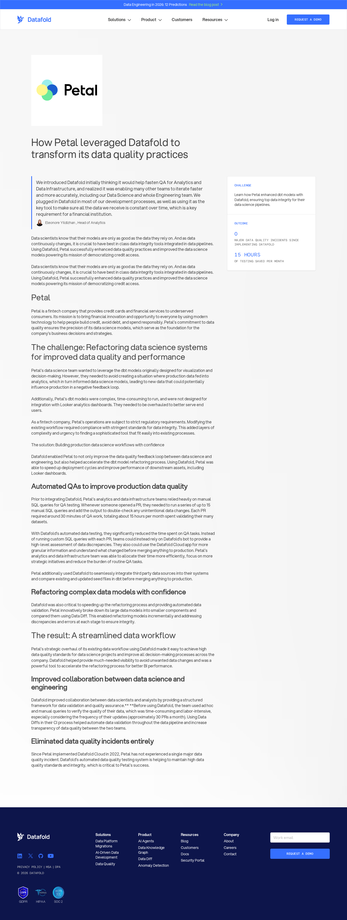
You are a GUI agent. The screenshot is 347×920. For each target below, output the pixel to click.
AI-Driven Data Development (107, 855)
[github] (41, 856)
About (229, 841)
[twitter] (30, 856)
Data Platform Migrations (107, 843)
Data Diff (145, 858)
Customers (182, 19)
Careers (230, 847)
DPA (57, 866)
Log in (273, 19)
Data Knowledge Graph (151, 850)
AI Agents (146, 841)
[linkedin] (20, 856)
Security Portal (192, 860)
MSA (48, 866)
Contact (230, 854)
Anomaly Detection (153, 865)
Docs (185, 854)
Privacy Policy (29, 866)
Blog (184, 841)
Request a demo (300, 853)
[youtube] (51, 856)
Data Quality (105, 863)
